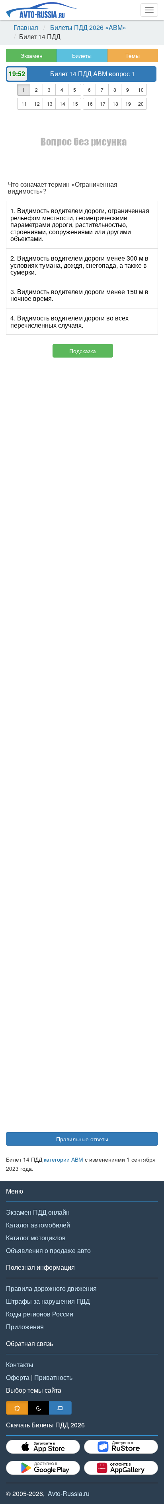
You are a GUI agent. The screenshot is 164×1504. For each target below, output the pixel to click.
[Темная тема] (38, 1408)
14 (62, 103)
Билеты (82, 55)
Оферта (17, 1377)
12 (37, 103)
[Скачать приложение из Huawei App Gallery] (121, 1468)
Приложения (25, 1326)
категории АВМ (63, 1159)
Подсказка (82, 351)
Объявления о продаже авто (48, 1250)
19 (128, 103)
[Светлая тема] (17, 1408)
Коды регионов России (39, 1313)
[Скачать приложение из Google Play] (43, 1468)
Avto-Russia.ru (69, 1493)
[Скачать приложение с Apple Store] (43, 1447)
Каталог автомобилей (38, 1224)
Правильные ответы (82, 1139)
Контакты (19, 1364)
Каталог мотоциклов (36, 1237)
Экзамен (31, 55)
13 (50, 103)
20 (141, 103)
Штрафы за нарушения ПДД (48, 1301)
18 (115, 103)
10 (141, 89)
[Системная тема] (60, 1408)
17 (102, 103)
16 (90, 103)
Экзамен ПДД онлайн (38, 1212)
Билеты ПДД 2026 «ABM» (88, 27)
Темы (132, 55)
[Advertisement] (82, 748)
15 (75, 103)
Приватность (53, 1377)
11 (24, 103)
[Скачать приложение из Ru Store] (121, 1447)
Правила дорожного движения (51, 1288)
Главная (26, 27)
